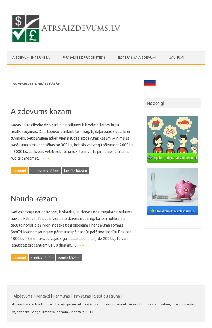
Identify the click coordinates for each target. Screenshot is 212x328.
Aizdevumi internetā (31, 57)
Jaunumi (176, 57)
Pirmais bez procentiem (84, 57)
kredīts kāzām (75, 171)
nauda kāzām (69, 258)
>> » (46, 158)
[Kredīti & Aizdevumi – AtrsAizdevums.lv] (67, 42)
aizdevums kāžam (45, 171)
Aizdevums (23, 296)
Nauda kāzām (34, 198)
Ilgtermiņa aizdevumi (137, 57)
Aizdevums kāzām (41, 111)
